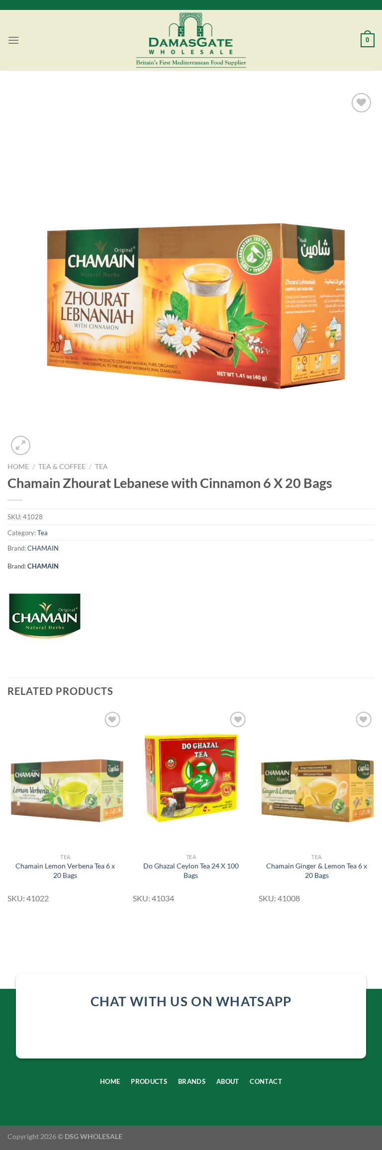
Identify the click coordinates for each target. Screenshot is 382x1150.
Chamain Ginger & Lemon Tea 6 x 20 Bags (316, 870)
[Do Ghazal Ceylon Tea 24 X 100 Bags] (191, 778)
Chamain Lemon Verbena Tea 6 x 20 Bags (65, 870)
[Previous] (7, 810)
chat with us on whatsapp (191, 1001)
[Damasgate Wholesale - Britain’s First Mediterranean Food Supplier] (191, 40)
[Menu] (13, 40)
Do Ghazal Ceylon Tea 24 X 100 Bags (191, 870)
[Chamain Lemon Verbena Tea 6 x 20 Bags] (65, 778)
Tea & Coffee (62, 467)
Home (18, 467)
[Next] (374, 810)
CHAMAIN (43, 548)
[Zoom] (20, 445)
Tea (101, 467)
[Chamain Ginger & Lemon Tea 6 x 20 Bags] (317, 778)
